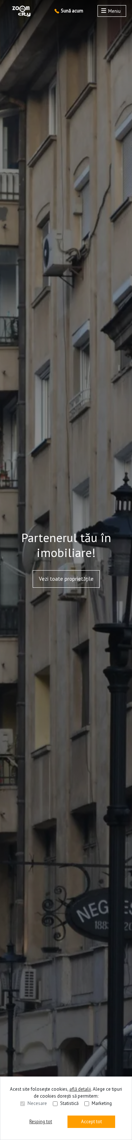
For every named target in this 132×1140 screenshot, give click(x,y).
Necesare (37, 1103)
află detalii (80, 1089)
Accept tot (91, 1121)
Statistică (69, 1103)
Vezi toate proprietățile (66, 578)
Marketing (102, 1103)
